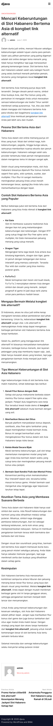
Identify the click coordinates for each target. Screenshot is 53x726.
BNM (30, 722)
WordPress (18, 722)
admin (12, 40)
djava (5, 4)
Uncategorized (8, 14)
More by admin (23, 673)
